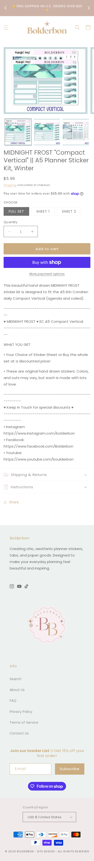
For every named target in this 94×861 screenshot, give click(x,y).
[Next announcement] (88, 8)
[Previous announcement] (5, 8)
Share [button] (14, 502)
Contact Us (19, 733)
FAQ (13, 700)
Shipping (10, 185)
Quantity (10, 222)
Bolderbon (25, 851)
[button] (6, 27)
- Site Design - (46, 851)
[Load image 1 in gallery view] (18, 132)
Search (15, 679)
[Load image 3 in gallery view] (75, 132)
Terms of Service (24, 722)
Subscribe (70, 768)
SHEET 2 (69, 211)
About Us (17, 689)
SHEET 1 (43, 211)
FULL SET (16, 211)
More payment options (47, 274)
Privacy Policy (21, 711)
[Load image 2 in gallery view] (47, 132)
